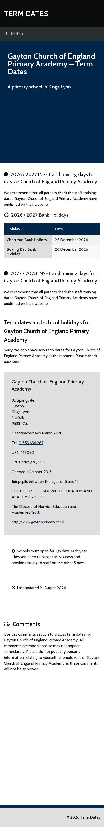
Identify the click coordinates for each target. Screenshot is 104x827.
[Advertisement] (52, 129)
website (41, 204)
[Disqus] (52, 736)
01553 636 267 (31, 442)
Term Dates (26, 13)
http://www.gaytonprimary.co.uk (38, 522)
